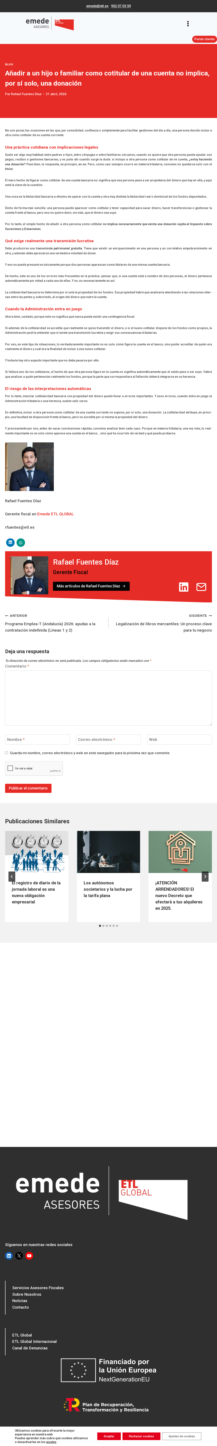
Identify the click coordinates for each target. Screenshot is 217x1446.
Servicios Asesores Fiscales (38, 1287)
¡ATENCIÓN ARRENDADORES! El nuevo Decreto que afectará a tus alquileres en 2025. (179, 895)
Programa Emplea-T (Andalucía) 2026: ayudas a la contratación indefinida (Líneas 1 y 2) (50, 623)
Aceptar (109, 1436)
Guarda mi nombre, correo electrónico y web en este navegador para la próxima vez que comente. (90, 753)
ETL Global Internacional (34, 1341)
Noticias (19, 1300)
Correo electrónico (96, 739)
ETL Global (22, 1335)
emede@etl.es (97, 6)
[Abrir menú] (189, 23)
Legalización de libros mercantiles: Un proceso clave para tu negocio (164, 623)
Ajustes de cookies (181, 1436)
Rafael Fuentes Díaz (26, 94)
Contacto (20, 1307)
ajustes (51, 1442)
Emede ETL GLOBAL (55, 514)
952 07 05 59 (121, 6)
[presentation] (36, 852)
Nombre (16, 739)
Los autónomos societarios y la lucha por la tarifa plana (108, 889)
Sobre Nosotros (26, 1294)
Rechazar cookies (141, 1436)
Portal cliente (204, 39)
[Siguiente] (205, 876)
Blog (9, 64)
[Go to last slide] (11, 876)
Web (153, 739)
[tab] (100, 926)
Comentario (17, 666)
